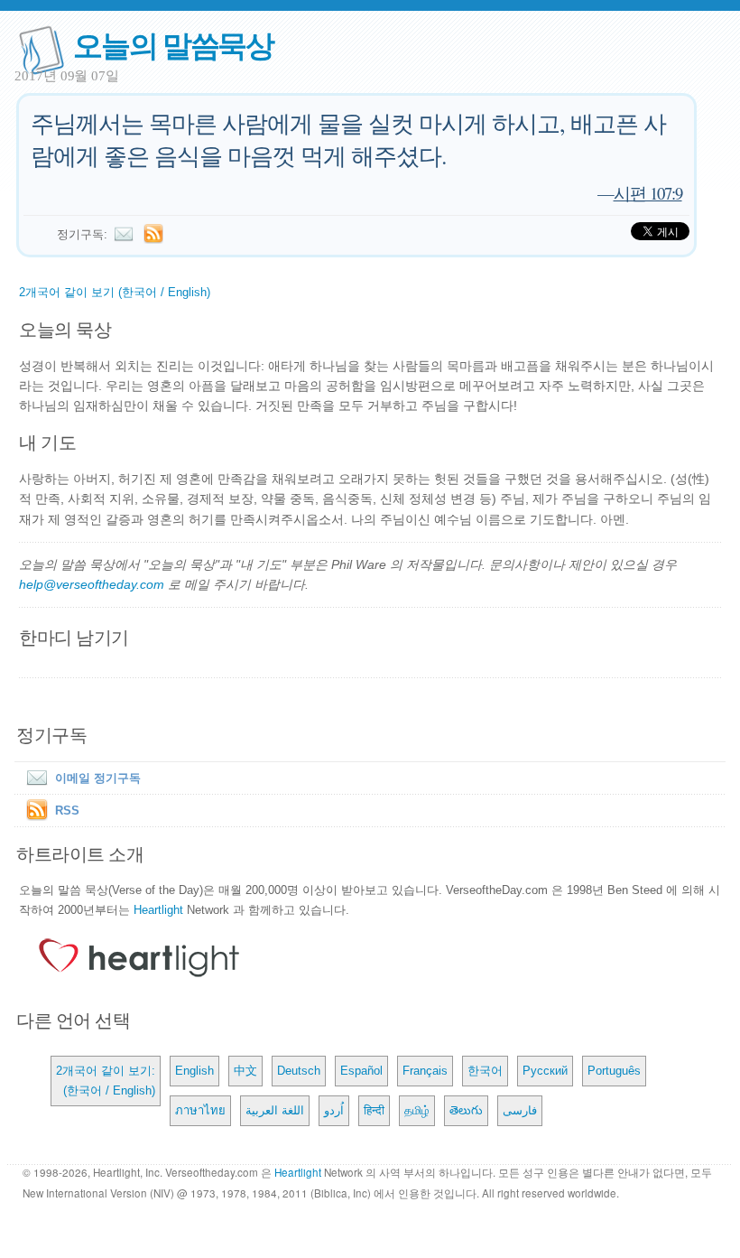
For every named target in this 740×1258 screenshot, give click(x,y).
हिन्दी (374, 1110)
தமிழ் (417, 1110)
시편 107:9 (648, 193)
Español (361, 1070)
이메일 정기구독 (98, 778)
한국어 (485, 1070)
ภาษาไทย (200, 1110)
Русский (545, 1070)
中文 (245, 1070)
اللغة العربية (274, 1110)
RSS (67, 810)
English (194, 1070)
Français (425, 1070)
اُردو (334, 1110)
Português (614, 1070)
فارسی (520, 1110)
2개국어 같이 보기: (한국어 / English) (105, 1080)
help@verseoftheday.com (91, 584)
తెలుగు (466, 1110)
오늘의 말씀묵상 (173, 44)
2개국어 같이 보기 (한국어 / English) (114, 292)
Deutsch (298, 1070)
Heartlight (158, 910)
